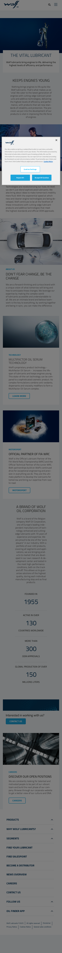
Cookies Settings (30, 169)
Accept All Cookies (42, 177)
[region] (31, 161)
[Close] (56, 140)
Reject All (20, 177)
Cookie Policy (48, 161)
